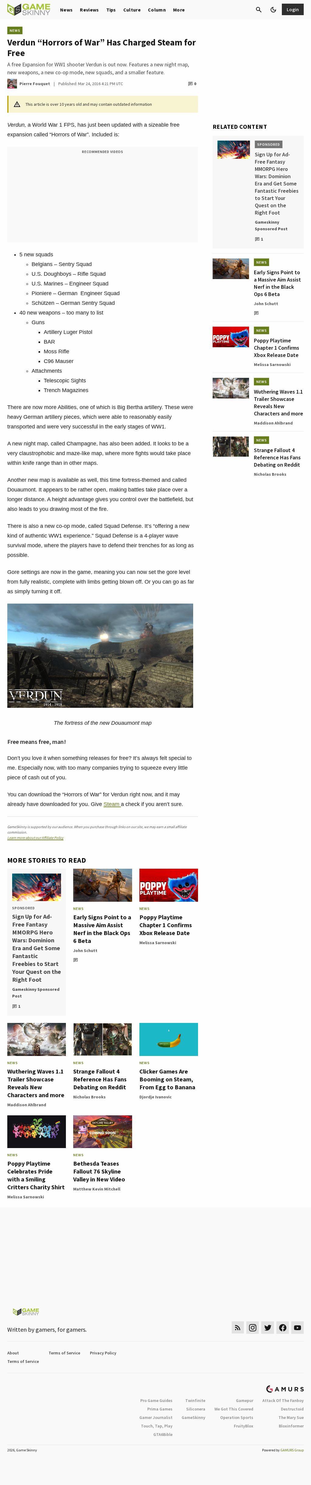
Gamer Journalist (156, 1417)
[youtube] (297, 1327)
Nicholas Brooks (89, 1097)
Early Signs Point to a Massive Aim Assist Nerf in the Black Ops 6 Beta (102, 928)
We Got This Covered (233, 1409)
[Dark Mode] (273, 10)
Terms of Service (64, 1353)
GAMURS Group (292, 1450)
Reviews (89, 10)
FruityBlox (243, 1426)
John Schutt (85, 950)
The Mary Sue (291, 1417)
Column (157, 10)
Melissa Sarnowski (157, 942)
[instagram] (252, 1327)
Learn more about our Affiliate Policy (35, 837)
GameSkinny (193, 1417)
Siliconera (195, 1409)
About (13, 1353)
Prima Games (160, 1409)
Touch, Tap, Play (157, 1426)
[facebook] (282, 1327)
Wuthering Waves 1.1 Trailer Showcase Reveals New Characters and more (35, 1083)
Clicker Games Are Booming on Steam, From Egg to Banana (167, 1079)
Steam (112, 804)
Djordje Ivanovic (155, 1097)
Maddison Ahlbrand (26, 1104)
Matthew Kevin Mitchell (96, 1189)
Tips (111, 10)
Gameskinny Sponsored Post (36, 993)
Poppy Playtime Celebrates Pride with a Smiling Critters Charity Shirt (36, 1175)
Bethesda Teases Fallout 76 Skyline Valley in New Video (99, 1171)
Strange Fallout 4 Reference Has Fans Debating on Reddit (100, 1079)
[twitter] (267, 1327)
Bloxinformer (291, 1426)
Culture (132, 10)
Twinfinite (195, 1400)
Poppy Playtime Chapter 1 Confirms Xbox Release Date (165, 925)
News (66, 10)
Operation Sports (236, 1417)
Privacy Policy (103, 1353)
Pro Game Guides (156, 1400)
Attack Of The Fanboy (283, 1400)
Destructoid (292, 1409)
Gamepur (244, 1400)
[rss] (238, 1327)
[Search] (259, 10)
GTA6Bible (163, 1434)
